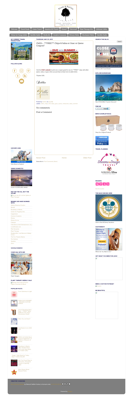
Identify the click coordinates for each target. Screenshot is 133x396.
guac (56, 103)
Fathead (13, 222)
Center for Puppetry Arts (18, 211)
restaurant (66, 103)
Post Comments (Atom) (50, 161)
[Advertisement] (21, 117)
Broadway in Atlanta (16, 209)
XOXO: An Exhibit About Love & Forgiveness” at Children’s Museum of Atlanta (25, 339)
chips (46, 103)
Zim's (12, 243)
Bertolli (13, 207)
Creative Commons (59, 35)
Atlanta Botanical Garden (18, 205)
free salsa (51, 103)
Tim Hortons (14, 239)
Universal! (73, 29)
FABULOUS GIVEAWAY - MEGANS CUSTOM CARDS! (25, 302)
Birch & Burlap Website (17, 384)
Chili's (42, 103)
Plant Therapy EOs (86, 29)
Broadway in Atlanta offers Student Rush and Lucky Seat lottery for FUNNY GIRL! (24, 348)
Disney (13, 218)
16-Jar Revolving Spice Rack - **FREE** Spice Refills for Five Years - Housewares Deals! (24, 312)
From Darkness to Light (25, 291)
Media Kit (46, 35)
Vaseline (13, 241)
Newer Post (40, 158)
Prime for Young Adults (19, 35)
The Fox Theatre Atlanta (18, 237)
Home (64, 158)
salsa (70, 103)
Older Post (87, 158)
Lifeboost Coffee (101, 29)
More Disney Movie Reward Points (23, 370)
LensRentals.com (16, 227)
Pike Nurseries (15, 229)
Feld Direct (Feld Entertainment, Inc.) (21, 224)
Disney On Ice (15, 220)
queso (60, 103)
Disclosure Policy (88, 35)
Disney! (64, 29)
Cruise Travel (37, 29)
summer (75, 103)
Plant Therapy (15, 231)
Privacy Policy (74, 35)
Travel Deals (25, 29)
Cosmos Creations (16, 216)
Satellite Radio (35, 35)
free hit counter (99, 188)
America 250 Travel (51, 29)
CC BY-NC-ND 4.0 (56, 384)
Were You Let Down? (24, 319)
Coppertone (14, 214)
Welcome (14, 29)
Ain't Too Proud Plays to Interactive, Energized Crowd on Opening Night (25, 362)
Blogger (70, 391)
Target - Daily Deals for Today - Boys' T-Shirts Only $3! (21, 356)
